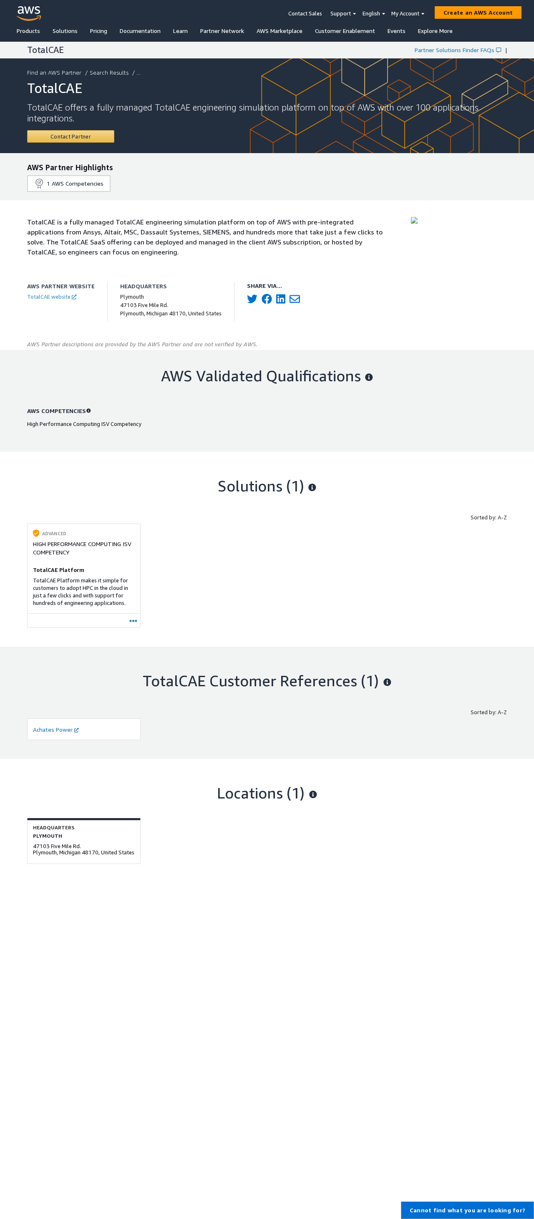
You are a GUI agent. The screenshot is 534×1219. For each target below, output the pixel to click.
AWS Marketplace (279, 30)
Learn (180, 30)
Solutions (65, 30)
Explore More (435, 30)
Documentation (140, 30)
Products (28, 30)
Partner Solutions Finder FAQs (454, 49)
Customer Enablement (345, 30)
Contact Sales (305, 13)
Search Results (109, 72)
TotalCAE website (49, 296)
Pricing (98, 30)
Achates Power (53, 729)
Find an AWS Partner (54, 72)
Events (397, 30)
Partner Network (222, 30)
